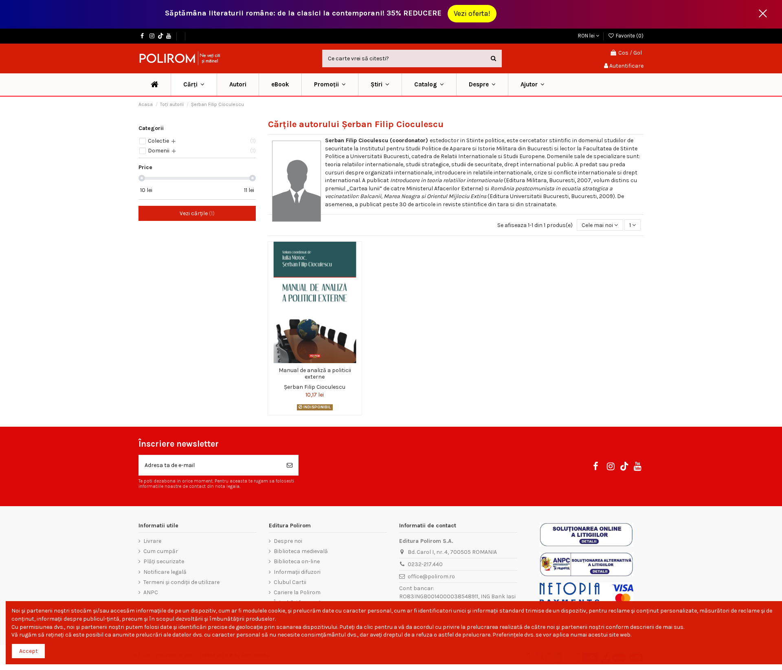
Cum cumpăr (160, 551)
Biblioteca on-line (297, 561)
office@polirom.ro (431, 576)
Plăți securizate (163, 561)
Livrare (152, 541)
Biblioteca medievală (301, 551)
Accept (28, 651)
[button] (329, 84)
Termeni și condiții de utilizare (181, 582)
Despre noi (288, 541)
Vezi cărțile (196, 213)
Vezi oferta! (472, 13)
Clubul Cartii (290, 582)
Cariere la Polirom (297, 592)
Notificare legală (165, 572)
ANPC (150, 592)
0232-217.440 (425, 564)
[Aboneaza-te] (289, 465)
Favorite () (629, 36)
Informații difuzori (297, 572)
